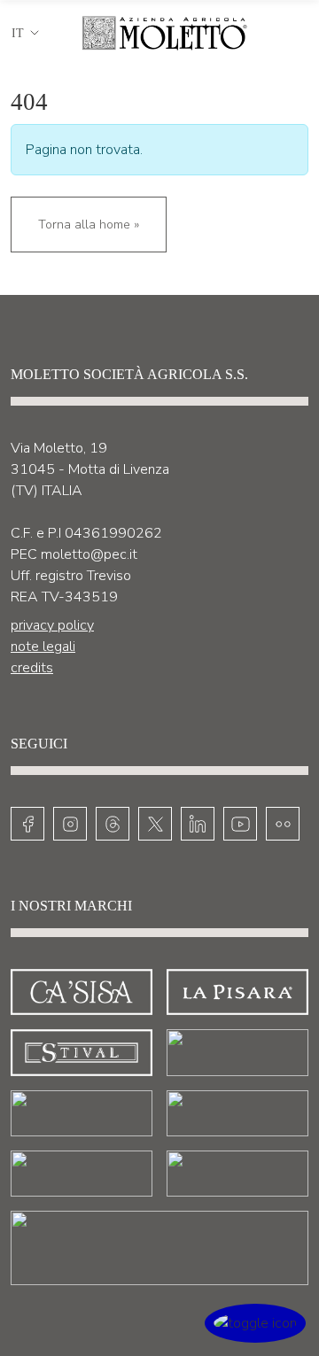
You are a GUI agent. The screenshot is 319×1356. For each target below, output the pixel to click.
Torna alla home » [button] (88, 224)
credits (32, 668)
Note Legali (43, 646)
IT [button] (18, 33)
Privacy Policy (52, 625)
